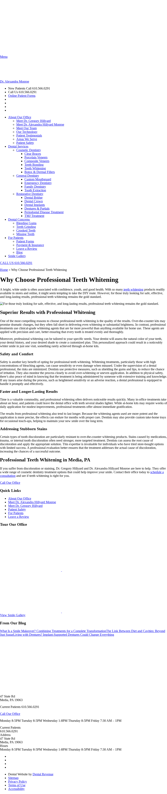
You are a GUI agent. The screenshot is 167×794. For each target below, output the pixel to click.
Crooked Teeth (25, 230)
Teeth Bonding (34, 164)
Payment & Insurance (30, 245)
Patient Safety (25, 142)
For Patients (15, 237)
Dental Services (18, 146)
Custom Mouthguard (37, 179)
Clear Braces (32, 153)
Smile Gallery (17, 256)
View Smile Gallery (12, 615)
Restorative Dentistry (29, 194)
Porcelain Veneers (35, 157)
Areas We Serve (26, 139)
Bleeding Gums (26, 223)
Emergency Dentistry (38, 183)
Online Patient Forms (21, 95)
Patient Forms (25, 241)
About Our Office (19, 117)
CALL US (16, 263)
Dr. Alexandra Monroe (14, 81)
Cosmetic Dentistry (28, 150)
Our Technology (26, 132)
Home (4, 269)
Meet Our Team (26, 128)
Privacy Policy (17, 781)
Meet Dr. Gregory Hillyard (33, 121)
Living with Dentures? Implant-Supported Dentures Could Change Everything (63, 634)
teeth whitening (133, 289)
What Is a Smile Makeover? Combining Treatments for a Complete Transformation (53, 631)
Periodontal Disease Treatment (44, 212)
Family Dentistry (35, 186)
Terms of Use (16, 785)
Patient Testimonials (29, 135)
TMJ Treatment (34, 216)
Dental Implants (34, 205)
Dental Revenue (43, 774)
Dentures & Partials (36, 208)
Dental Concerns (19, 219)
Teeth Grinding (26, 226)
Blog (19, 252)
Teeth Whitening (35, 168)
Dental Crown (33, 201)
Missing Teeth (25, 234)
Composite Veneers (36, 161)
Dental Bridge (33, 197)
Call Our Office (10, 482)
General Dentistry (27, 175)
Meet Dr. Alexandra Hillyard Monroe (40, 124)
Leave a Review (26, 248)
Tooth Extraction (35, 190)
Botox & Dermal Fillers (39, 172)
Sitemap (13, 778)
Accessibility (16, 789)
